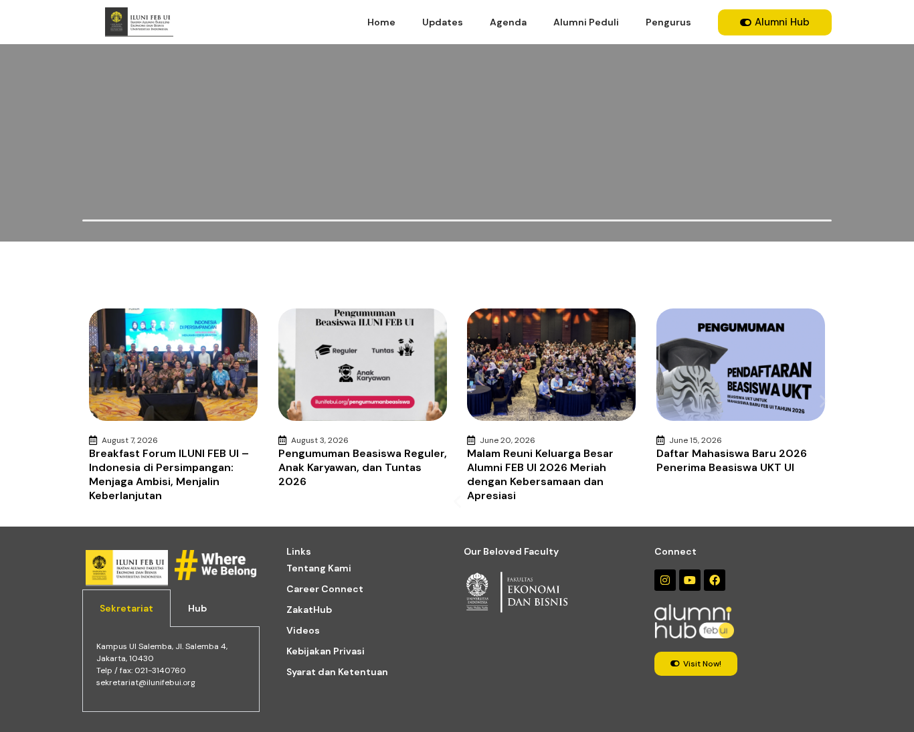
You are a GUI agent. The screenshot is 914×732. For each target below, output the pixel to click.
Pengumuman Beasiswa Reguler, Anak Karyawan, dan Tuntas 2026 (362, 467)
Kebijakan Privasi (325, 651)
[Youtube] (690, 580)
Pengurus (668, 22)
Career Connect (324, 589)
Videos (303, 630)
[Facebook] (714, 580)
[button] (457, 501)
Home (381, 22)
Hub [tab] (197, 608)
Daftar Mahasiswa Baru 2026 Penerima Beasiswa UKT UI (731, 460)
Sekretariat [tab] (126, 608)
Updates (442, 22)
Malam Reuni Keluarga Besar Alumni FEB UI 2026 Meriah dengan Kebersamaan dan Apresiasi (540, 474)
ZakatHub (309, 610)
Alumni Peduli (586, 22)
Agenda (508, 22)
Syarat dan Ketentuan (337, 672)
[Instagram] (665, 580)
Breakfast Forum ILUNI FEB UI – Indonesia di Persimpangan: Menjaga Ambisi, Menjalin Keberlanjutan (169, 474)
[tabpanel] (171, 669)
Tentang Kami (318, 568)
